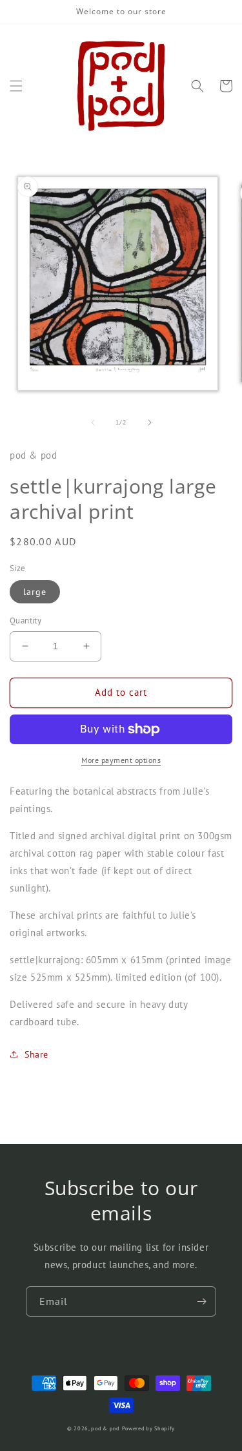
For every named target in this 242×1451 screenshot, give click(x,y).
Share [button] (36, 1054)
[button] (16, 86)
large (34, 592)
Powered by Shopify (149, 1428)
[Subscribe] (201, 1301)
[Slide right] (150, 422)
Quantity (25, 620)
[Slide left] (93, 422)
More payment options (121, 760)
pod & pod (105, 1428)
